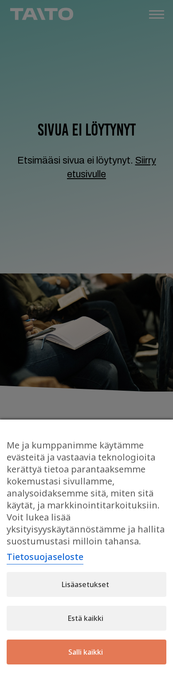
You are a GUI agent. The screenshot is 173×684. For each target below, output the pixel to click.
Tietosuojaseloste (45, 557)
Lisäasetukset (85, 584)
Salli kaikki (85, 652)
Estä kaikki (85, 618)
